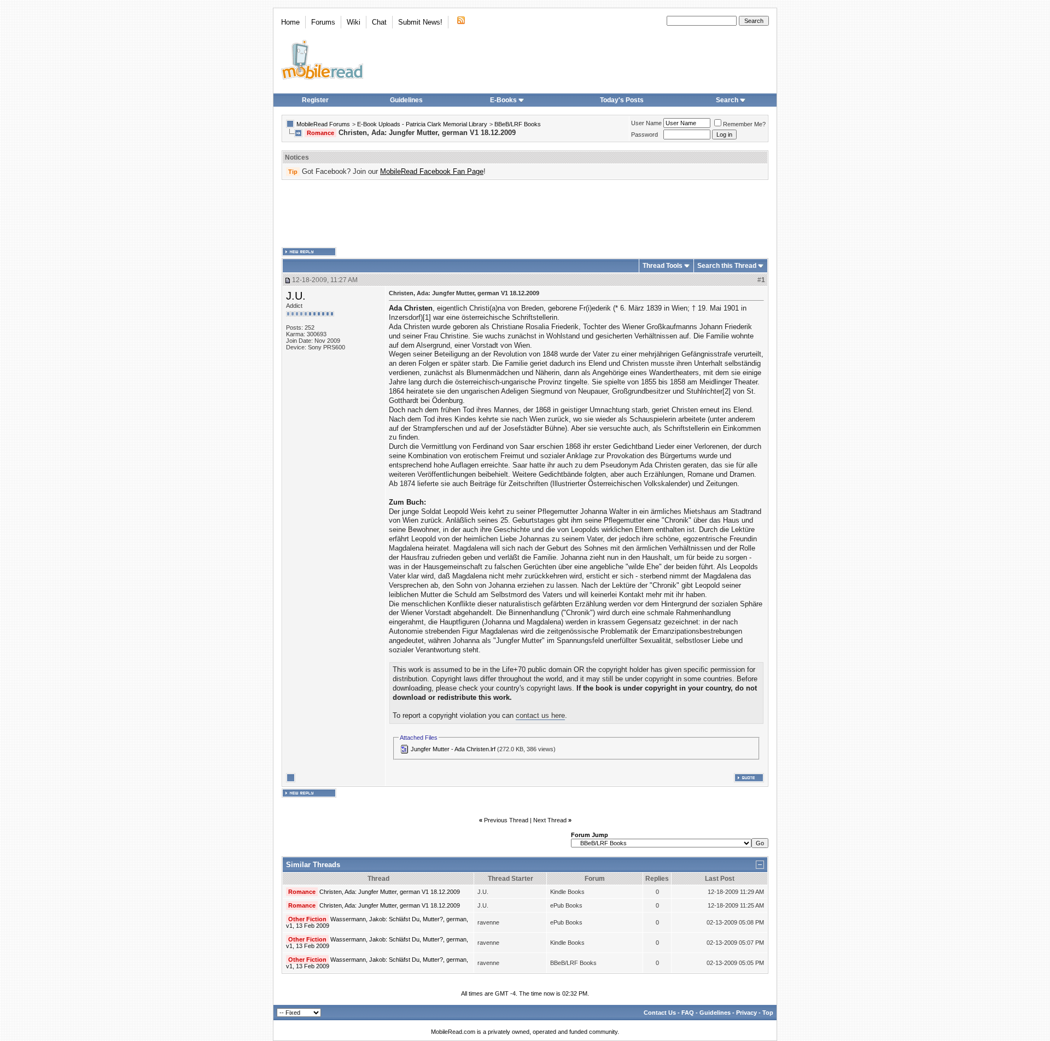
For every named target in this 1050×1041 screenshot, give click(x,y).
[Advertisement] (525, 213)
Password (644, 134)
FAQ (687, 1012)
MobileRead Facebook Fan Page (431, 171)
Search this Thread (726, 266)
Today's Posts (622, 100)
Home (290, 22)
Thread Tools (662, 266)
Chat (379, 22)
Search (727, 100)
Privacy (746, 1012)
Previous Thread (506, 820)
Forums (323, 22)
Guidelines (406, 100)
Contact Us (660, 1012)
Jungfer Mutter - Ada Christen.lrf (453, 749)
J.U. (296, 296)
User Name (646, 123)
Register (315, 100)
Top (767, 1012)
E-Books (503, 100)
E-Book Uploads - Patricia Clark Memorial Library (422, 124)
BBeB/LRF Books (517, 124)
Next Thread (550, 820)
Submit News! (420, 22)
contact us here (540, 715)
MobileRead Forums (323, 124)
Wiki (353, 22)
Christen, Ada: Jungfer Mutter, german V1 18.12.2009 (389, 891)
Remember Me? (744, 124)
